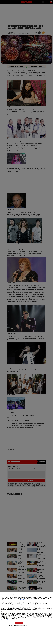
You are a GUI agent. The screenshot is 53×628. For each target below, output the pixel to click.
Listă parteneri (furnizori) (6, 619)
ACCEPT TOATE (18, 623)
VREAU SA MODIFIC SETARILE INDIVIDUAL (18, 625)
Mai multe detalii (23, 599)
